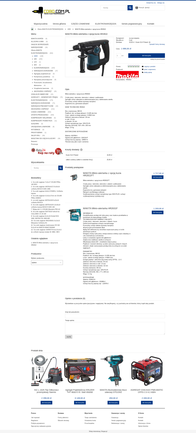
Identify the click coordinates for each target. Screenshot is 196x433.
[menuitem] (40, 24)
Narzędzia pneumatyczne (43, 79)
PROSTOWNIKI (36, 132)
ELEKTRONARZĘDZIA (39, 100)
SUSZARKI (35, 124)
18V (35, 59)
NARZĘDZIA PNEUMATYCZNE (42, 106)
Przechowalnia (89, 423)
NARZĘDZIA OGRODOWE (43, 71)
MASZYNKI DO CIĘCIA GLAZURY (43, 138)
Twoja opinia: (70, 320)
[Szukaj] (130, 7)
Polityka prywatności (38, 423)
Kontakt (140, 417)
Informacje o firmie (144, 423)
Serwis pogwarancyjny (118, 420)
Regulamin (34, 420)
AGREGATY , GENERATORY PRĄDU (44, 97)
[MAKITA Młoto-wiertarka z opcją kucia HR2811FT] (74, 177)
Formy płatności (63, 417)
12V (35, 62)
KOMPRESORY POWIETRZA (41, 121)
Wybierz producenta (37, 258)
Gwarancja (114, 417)
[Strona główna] (51, 12)
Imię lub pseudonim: (72, 312)
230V (36, 56)
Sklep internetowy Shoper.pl (98, 431)
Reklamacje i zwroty (118, 423)
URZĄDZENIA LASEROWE (40, 127)
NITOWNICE (35, 129)
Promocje (34, 144)
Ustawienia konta (90, 420)
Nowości (34, 141)
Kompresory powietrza (42, 77)
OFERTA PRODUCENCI (39, 115)
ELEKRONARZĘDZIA (41, 68)
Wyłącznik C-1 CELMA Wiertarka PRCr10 (46, 209)
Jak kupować (35, 417)
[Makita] (127, 74)
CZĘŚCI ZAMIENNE (38, 112)
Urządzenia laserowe (41, 88)
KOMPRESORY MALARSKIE (41, 118)
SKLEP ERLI (35, 135)
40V (35, 65)
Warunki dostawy (63, 420)
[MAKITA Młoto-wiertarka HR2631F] (74, 214)
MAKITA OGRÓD (37, 38)
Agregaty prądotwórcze (42, 74)
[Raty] (47, 151)
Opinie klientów (143, 426)
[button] (148, 66)
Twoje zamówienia (91, 417)
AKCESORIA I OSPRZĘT (43, 91)
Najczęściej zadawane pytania (41, 426)
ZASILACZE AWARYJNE (39, 94)
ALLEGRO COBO (37, 41)
